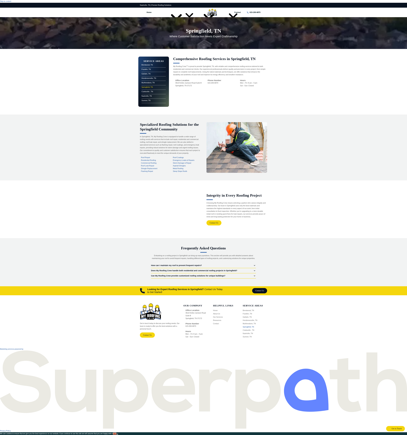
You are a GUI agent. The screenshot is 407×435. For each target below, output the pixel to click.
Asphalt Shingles (179, 166)
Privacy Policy (5, 431)
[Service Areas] (163, 12)
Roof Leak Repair (147, 166)
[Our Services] (197, 12)
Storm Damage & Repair (182, 163)
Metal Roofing (178, 168)
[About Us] (180, 12)
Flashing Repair (147, 171)
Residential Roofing (148, 160)
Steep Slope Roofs (180, 171)
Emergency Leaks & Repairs (183, 160)
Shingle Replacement (149, 168)
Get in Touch (396, 428)
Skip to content (5, 1)
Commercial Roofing (148, 163)
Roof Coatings (178, 157)
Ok (115, 433)
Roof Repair (145, 157)
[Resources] (223, 12)
